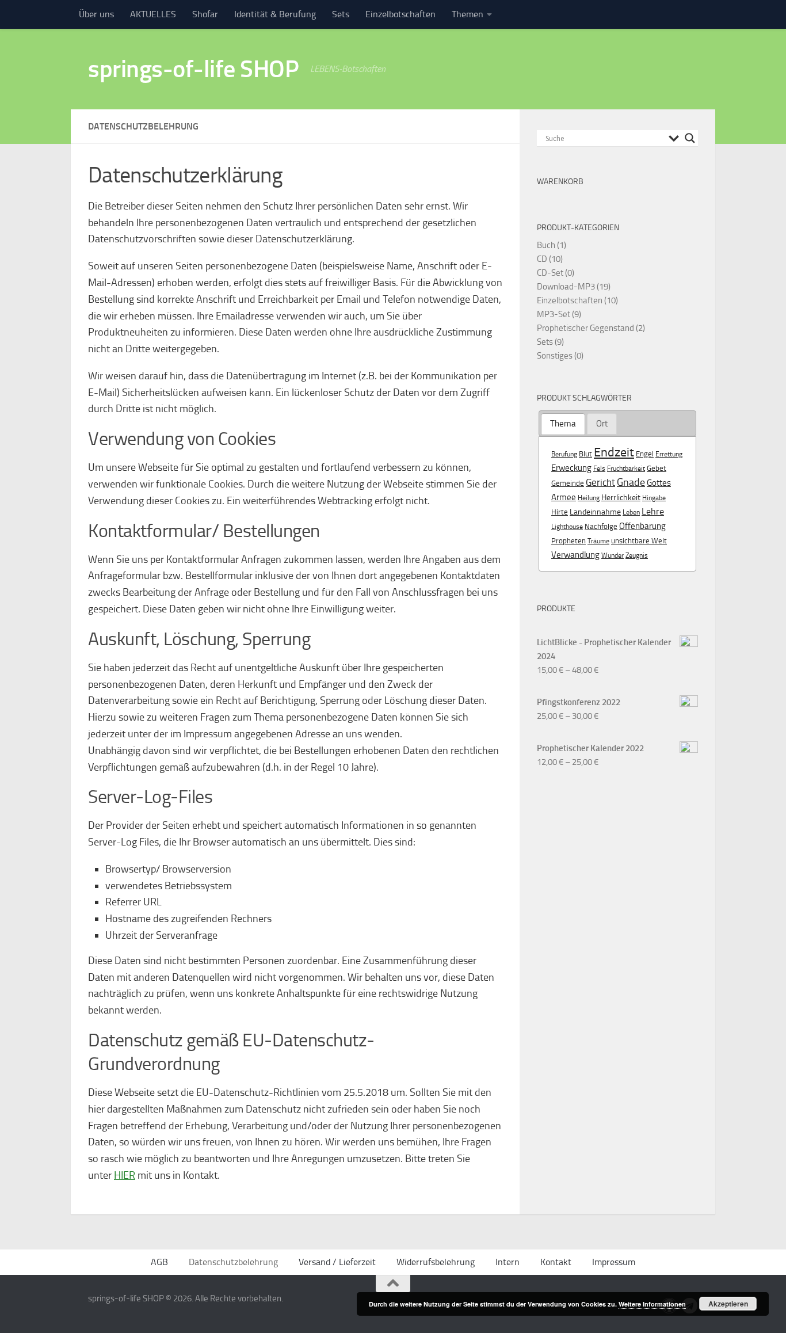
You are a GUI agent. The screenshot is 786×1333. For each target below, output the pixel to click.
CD (542, 259)
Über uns (96, 14)
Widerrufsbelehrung (435, 1261)
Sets (340, 14)
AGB (159, 1261)
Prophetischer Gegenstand (585, 328)
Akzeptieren (728, 1303)
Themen (467, 14)
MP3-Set (553, 314)
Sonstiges (555, 356)
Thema (563, 423)
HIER (124, 1175)
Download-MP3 (566, 286)
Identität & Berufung (275, 14)
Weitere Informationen (652, 1304)
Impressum (613, 1261)
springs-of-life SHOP (193, 69)
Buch (546, 245)
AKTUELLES (153, 14)
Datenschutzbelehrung (233, 1261)
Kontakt (555, 1261)
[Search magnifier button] (690, 138)
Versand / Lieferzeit (337, 1261)
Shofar (205, 14)
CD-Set (550, 273)
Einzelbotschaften (400, 14)
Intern (507, 1261)
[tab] (563, 424)
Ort (602, 423)
